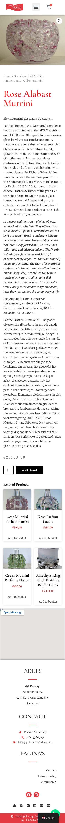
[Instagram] (36, 794)
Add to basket (29, 470)
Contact (51, 770)
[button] (36, 7)
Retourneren (48, 782)
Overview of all (23, 76)
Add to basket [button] (17, 538)
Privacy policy (47, 776)
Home (7, 76)
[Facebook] (28, 794)
